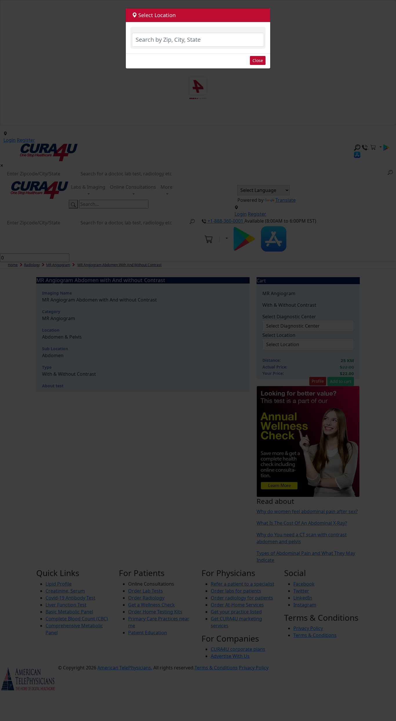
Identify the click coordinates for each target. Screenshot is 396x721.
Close (258, 60)
